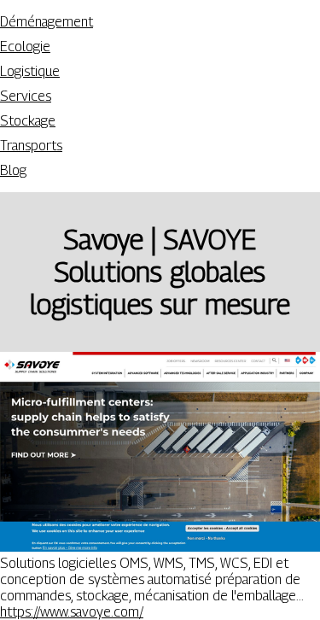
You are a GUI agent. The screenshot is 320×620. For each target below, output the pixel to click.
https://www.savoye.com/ (71, 612)
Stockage (27, 121)
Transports (31, 145)
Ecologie (25, 46)
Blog (13, 170)
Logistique (30, 71)
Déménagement (46, 22)
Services (25, 96)
